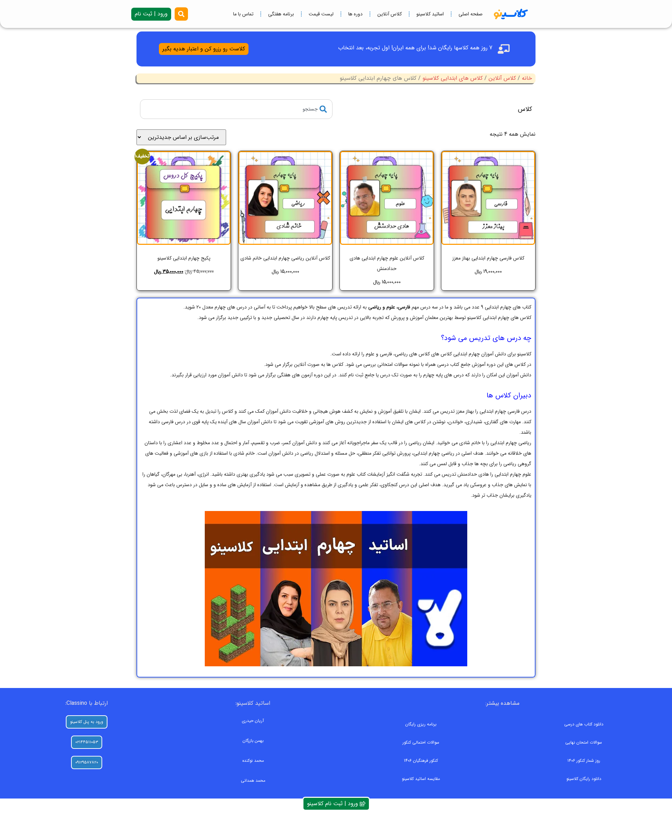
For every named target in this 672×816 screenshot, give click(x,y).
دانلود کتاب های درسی (583, 724)
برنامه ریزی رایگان (420, 724)
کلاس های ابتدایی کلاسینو (452, 78)
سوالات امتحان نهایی (583, 742)
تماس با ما (243, 14)
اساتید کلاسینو (430, 14)
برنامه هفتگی (281, 14)
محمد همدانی (253, 780)
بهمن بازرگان (253, 740)
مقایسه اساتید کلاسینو (421, 778)
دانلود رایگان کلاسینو (583, 778)
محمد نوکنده (253, 760)
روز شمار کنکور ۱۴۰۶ (583, 760)
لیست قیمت (321, 14)
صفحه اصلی (470, 14)
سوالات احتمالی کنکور (420, 742)
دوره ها (355, 14)
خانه (527, 78)
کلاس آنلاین (389, 14)
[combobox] (236, 109)
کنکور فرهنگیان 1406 (421, 760)
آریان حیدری (253, 720)
